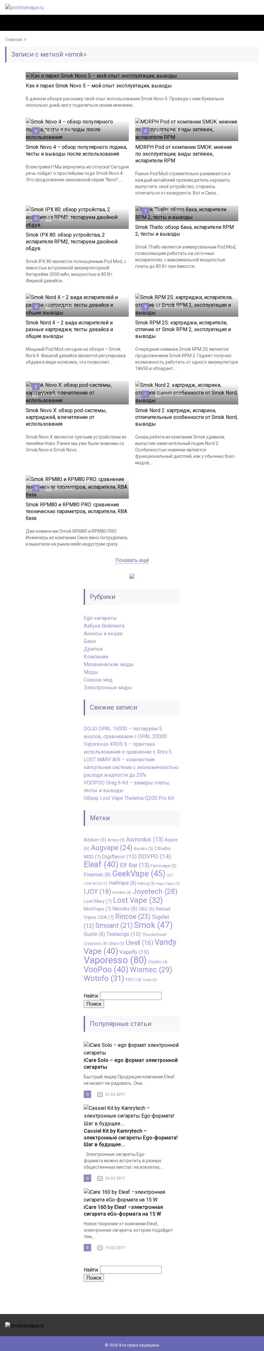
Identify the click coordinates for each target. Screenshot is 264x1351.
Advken (95, 839)
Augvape (112, 848)
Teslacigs (123, 934)
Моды (91, 672)
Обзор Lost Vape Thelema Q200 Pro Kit (129, 798)
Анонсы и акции (103, 633)
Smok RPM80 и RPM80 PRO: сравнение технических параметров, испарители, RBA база (76, 511)
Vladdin (157, 962)
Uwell (139, 943)
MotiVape (97, 909)
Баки (90, 641)
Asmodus (144, 839)
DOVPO (154, 856)
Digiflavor (119, 856)
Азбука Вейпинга (104, 626)
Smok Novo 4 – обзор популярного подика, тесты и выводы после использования (76, 150)
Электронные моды (108, 688)
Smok (153, 925)
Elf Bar (134, 865)
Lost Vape (138, 900)
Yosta (150, 980)
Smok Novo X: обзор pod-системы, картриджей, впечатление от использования (66, 417)
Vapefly (134, 952)
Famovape (163, 865)
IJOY (97, 891)
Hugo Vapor (168, 884)
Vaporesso (115, 960)
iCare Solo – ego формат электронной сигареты (131, 1063)
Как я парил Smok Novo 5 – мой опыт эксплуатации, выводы (99, 86)
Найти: (91, 996)
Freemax (97, 875)
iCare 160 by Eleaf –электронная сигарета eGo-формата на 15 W (123, 1210)
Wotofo (104, 978)
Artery (116, 840)
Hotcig (146, 883)
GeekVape (138, 873)
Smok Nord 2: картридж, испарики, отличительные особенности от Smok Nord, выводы (186, 417)
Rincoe (133, 916)
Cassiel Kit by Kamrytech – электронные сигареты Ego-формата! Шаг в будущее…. (131, 1137)
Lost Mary (98, 901)
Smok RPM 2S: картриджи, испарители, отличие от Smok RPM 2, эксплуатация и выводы (183, 329)
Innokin (121, 892)
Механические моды (109, 664)
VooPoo (106, 969)
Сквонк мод (98, 680)
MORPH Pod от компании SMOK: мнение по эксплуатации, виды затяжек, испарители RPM (183, 154)
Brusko (143, 848)
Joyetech (155, 891)
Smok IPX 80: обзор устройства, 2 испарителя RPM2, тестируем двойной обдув (72, 241)
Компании (96, 657)
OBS (146, 908)
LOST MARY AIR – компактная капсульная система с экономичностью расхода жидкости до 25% (131, 767)
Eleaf (101, 864)
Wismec (151, 969)
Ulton (116, 943)
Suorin (94, 934)
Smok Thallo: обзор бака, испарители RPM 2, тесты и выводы (184, 230)
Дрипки (93, 649)
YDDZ (133, 979)
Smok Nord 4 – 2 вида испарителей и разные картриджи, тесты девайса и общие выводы (69, 329)
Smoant (114, 925)
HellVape (122, 883)
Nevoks (124, 909)
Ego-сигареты (100, 618)
